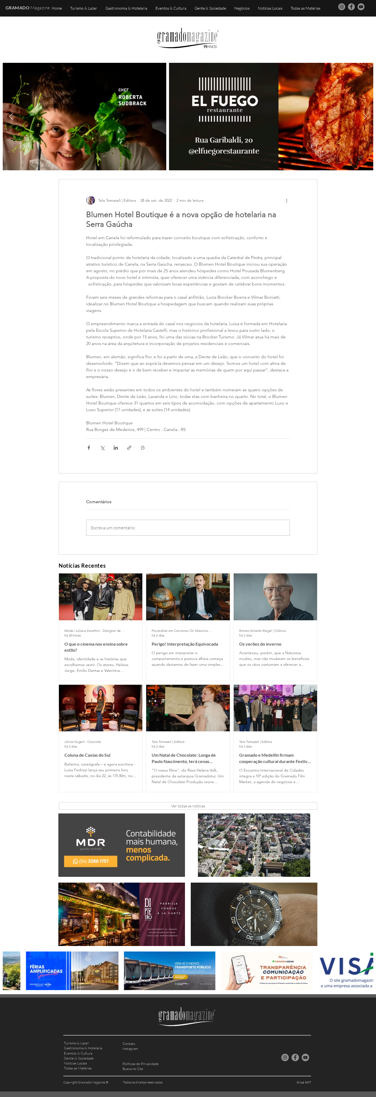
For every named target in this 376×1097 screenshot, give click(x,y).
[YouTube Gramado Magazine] (361, 6)
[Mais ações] (286, 200)
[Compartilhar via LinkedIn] (115, 447)
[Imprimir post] (142, 447)
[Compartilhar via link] (129, 447)
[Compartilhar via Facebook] (88, 447)
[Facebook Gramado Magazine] (351, 6)
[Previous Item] (11, 116)
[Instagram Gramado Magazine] (341, 6)
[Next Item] (365, 116)
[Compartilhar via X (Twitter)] (102, 447)
